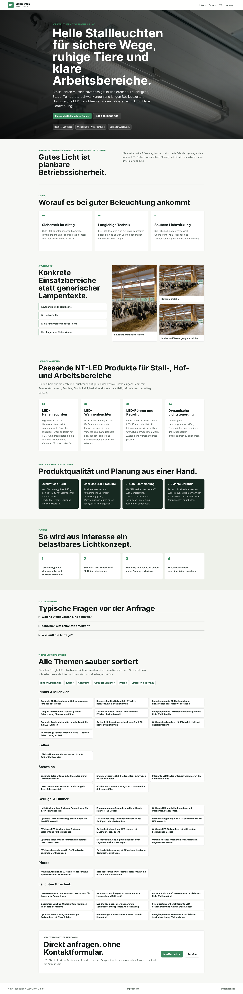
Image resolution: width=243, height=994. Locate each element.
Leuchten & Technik (143, 682)
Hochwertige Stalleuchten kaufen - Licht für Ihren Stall (119, 916)
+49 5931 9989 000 (107, 116)
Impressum (230, 5)
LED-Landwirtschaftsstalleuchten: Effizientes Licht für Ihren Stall (176, 894)
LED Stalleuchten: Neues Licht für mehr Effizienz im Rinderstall (117, 713)
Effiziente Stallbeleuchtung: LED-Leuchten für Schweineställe (120, 788)
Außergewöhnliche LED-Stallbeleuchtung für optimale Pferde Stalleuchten (64, 873)
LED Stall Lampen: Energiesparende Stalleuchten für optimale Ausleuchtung (117, 905)
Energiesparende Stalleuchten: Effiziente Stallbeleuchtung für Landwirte (173, 916)
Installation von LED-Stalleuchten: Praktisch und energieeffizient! (64, 905)
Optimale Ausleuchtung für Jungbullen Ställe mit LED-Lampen (64, 723)
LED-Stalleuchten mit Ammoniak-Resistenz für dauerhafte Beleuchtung (65, 894)
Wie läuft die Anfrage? (57, 635)
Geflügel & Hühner (104, 682)
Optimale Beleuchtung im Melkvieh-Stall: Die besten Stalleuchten (119, 723)
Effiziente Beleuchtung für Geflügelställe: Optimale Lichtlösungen (62, 851)
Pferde (123, 682)
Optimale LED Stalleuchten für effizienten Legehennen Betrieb (174, 830)
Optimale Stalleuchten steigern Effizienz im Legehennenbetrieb (175, 841)
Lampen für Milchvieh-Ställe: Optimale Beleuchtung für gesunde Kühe (61, 713)
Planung (212, 5)
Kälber (70, 682)
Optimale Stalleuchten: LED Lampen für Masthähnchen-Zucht (117, 830)
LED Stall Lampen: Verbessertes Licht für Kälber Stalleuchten (62, 755)
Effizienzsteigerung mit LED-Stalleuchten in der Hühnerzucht (177, 820)
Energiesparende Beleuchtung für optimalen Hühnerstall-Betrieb (119, 809)
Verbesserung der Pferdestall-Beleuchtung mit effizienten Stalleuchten (121, 873)
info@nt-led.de (172, 954)
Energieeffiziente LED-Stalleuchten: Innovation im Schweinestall (121, 777)
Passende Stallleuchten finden (72, 116)
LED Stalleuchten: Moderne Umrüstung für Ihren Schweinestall (63, 788)
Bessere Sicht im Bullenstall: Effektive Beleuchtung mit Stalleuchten (116, 702)
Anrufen (192, 954)
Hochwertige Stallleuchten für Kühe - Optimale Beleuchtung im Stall (65, 734)
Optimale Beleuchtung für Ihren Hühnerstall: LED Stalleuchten (64, 841)
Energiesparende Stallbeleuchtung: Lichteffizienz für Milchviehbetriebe (171, 702)
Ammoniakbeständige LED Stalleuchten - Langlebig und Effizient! (118, 894)
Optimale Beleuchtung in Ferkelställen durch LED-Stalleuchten (64, 777)
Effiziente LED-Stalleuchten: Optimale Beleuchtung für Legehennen (60, 830)
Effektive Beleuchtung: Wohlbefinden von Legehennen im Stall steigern (118, 841)
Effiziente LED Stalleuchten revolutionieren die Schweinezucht (176, 777)
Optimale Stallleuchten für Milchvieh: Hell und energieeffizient (176, 723)
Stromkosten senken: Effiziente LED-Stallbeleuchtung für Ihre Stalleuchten (172, 905)
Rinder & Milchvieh (50, 682)
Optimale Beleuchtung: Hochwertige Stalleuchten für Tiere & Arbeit (60, 916)
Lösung (202, 5)
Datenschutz (228, 988)
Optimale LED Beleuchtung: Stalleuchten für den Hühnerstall (64, 820)
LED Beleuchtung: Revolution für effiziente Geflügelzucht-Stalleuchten (118, 820)
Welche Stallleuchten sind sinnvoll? (66, 617)
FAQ (220, 5)
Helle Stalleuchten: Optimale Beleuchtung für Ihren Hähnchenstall (64, 809)
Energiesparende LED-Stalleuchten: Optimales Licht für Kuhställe (176, 713)
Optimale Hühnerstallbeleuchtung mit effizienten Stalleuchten (172, 809)
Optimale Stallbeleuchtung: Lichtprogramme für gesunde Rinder (64, 702)
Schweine (84, 682)
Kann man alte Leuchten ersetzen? (65, 626)
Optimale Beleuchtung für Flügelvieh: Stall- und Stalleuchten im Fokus (121, 851)
